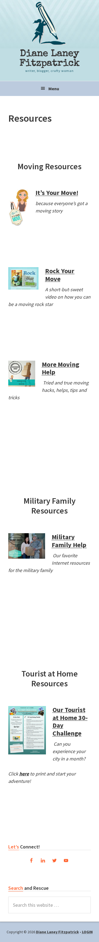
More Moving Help (60, 368)
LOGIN (87, 931)
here (24, 774)
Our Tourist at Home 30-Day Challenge (70, 721)
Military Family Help (69, 541)
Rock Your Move (59, 275)
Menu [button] (53, 88)
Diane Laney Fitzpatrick (50, 58)
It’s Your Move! (56, 192)
